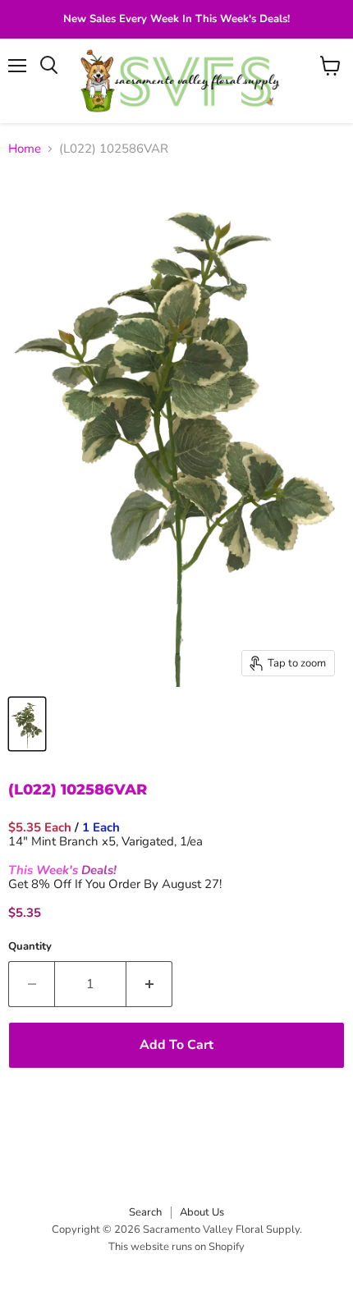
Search (145, 1212)
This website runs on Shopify (176, 1246)
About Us (202, 1212)
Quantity (30, 947)
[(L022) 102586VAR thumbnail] (27, 724)
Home (24, 149)
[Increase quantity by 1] (149, 984)
